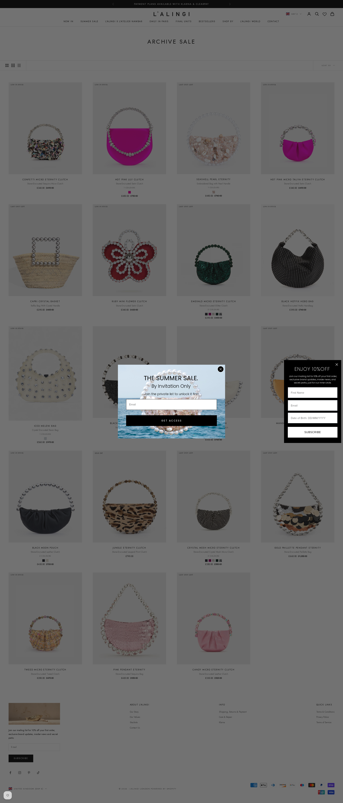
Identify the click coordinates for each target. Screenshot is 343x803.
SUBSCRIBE (312, 432)
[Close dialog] (220, 369)
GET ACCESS (171, 420)
